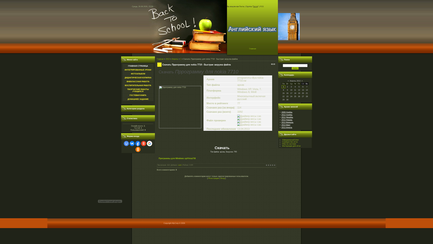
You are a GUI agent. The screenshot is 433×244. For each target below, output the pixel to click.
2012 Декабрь (287, 117)
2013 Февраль (287, 122)
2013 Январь (286, 120)
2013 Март (285, 125)
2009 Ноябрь (286, 112)
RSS (262, 6)
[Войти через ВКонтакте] (132, 143)
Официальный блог (290, 140)
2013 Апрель (286, 127)
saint (179, 165)
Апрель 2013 (295, 81)
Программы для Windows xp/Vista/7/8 (177, 158)
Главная (252, 49)
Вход (223, 178)
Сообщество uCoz (290, 142)
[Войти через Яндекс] (143, 143)
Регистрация (213, 178)
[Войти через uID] (126, 143)
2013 (168, 59)
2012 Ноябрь (286, 115)
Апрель (175, 59)
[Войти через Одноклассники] (138, 149)
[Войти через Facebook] (137, 143)
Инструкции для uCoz (291, 146)
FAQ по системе (289, 144)
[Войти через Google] (149, 143)
